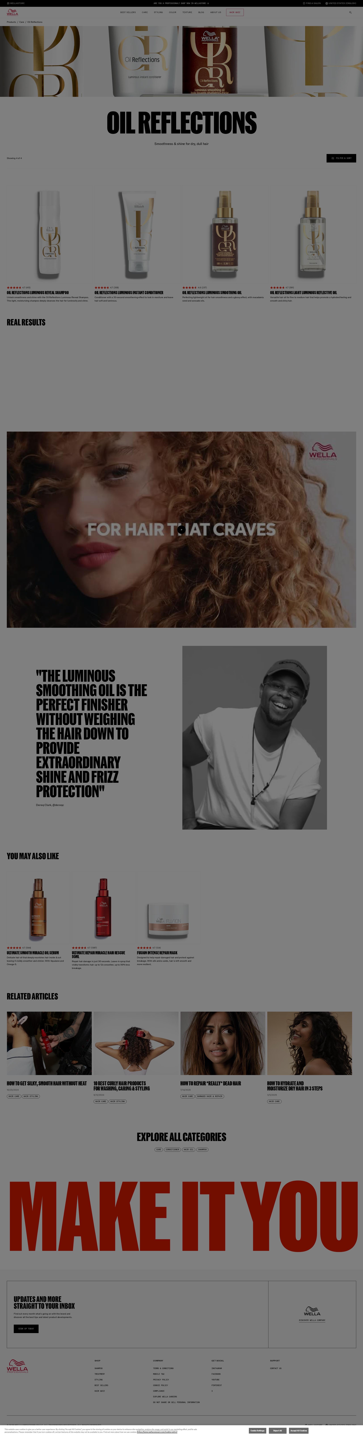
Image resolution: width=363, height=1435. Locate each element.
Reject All (277, 1431)
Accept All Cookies (299, 1431)
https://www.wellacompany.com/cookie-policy (157, 1432)
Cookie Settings (258, 1431)
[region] (181, 1430)
